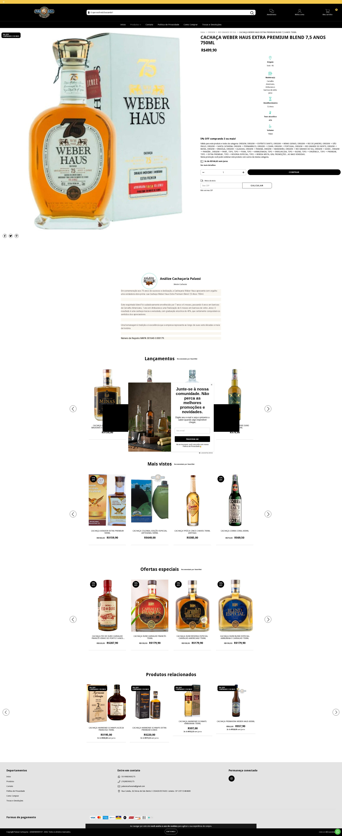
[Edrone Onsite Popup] (171, 418)
